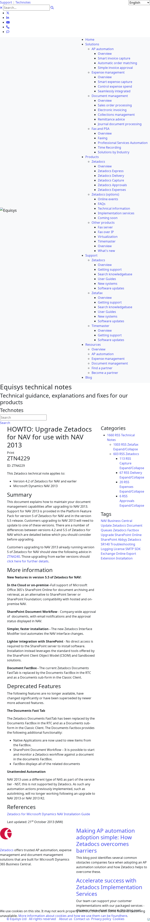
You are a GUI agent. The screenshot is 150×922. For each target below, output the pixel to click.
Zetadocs (6, 850)
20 (121, 482)
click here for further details (27, 561)
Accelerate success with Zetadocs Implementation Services (109, 887)
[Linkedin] (7, 17)
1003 (116, 444)
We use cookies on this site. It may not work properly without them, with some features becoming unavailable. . (72, 913)
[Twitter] (7, 13)
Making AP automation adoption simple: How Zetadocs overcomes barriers (105, 840)
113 (122, 458)
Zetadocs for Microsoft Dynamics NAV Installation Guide (48, 814)
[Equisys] (8, 210)
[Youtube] (8, 22)
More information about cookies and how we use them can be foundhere (72, 916)
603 (116, 454)
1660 (110, 435)
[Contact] (7, 27)
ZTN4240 (13, 556)
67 (121, 472)
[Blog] (7, 32)
